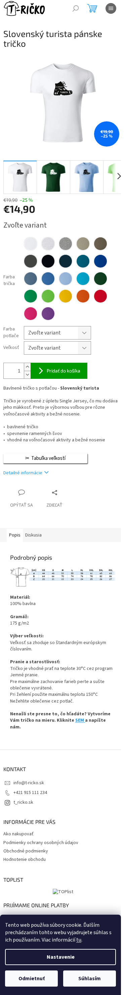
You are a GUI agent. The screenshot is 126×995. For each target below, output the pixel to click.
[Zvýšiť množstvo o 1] (27, 367)
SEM (80, 720)
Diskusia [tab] (33, 535)
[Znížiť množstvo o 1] (27, 375)
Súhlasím (89, 978)
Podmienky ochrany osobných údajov (40, 842)
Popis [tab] (14, 535)
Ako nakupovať (18, 834)
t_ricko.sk (23, 802)
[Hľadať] (75, 8)
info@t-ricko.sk (28, 783)
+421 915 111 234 (30, 792)
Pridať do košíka (63, 370)
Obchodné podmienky (25, 851)
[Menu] (111, 8)
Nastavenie (61, 957)
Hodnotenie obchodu (24, 859)
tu (78, 940)
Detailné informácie (22, 473)
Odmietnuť (31, 978)
